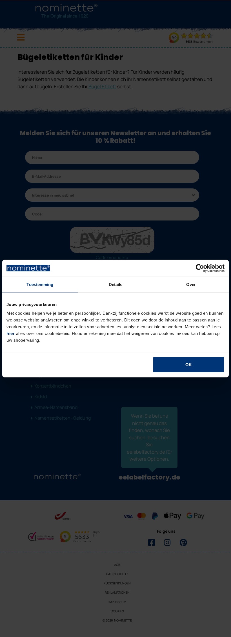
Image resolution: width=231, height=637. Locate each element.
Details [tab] (116, 284)
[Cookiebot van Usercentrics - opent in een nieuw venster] (200, 268)
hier (10, 333)
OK (188, 364)
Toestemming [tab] (39, 284)
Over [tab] (191, 284)
